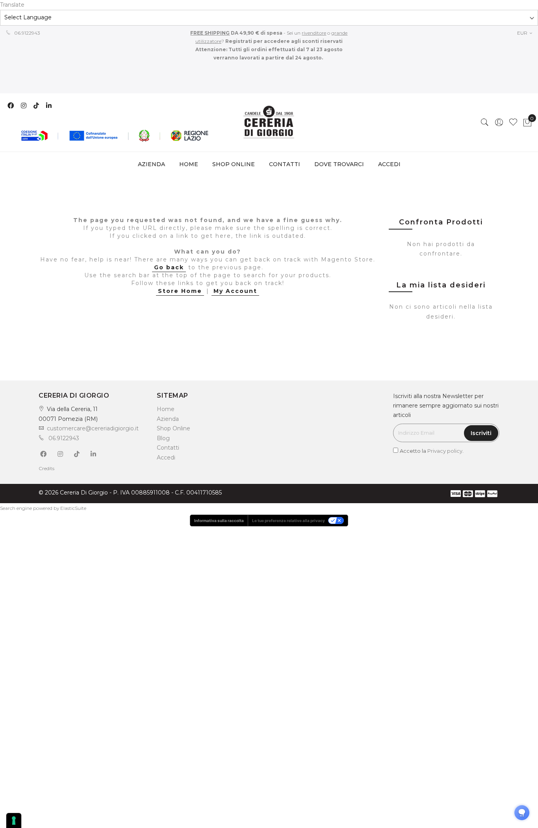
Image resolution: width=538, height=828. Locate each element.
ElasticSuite (73, 508)
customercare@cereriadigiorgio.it (93, 428)
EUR (523, 33)
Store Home (180, 291)
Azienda (168, 418)
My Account (235, 291)
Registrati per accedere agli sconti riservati (283, 41)
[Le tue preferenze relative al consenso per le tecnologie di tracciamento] (13, 820)
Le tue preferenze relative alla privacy (288, 520)
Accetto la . (432, 451)
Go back (169, 267)
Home (188, 164)
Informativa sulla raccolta (219, 520)
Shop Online (173, 428)
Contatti (168, 447)
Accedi (166, 457)
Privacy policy (444, 451)
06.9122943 (26, 33)
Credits (46, 468)
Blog (163, 438)
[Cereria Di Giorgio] (268, 122)
